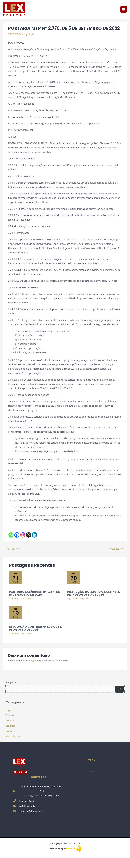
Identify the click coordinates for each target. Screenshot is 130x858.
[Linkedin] (34, 535)
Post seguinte (118, 548)
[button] (91, 770)
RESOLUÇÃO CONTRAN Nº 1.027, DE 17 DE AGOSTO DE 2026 (36, 628)
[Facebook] (17, 535)
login (33, 660)
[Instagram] (22, 535)
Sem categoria (13, 736)
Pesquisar (11, 682)
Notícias (10, 730)
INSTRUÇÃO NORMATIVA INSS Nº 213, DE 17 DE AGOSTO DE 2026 (93, 593)
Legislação (29, 34)
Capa (8, 710)
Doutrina (10, 720)
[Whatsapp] (11, 535)
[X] (28, 535)
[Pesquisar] (119, 689)
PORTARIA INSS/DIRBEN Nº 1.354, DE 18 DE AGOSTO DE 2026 (34, 593)
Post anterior (12, 548)
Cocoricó (70, 848)
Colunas (10, 715)
